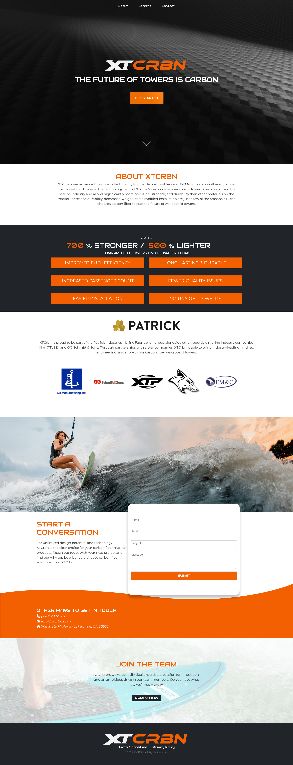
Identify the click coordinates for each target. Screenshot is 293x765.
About (123, 6)
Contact (168, 6)
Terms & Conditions (133, 747)
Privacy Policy (164, 747)
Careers (145, 6)
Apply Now (146, 698)
